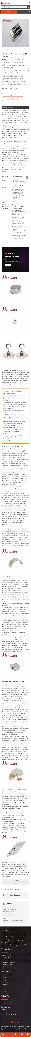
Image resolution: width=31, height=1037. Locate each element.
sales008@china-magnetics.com (12, 920)
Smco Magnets (7, 967)
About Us (5, 987)
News (4, 989)
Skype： (5, 916)
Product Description (8, 107)
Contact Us (6, 991)
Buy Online (6, 984)
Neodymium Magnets (9, 964)
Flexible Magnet (7, 960)
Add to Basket (12, 99)
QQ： (4, 913)
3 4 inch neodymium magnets (11, 889)
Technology (6, 982)
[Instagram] (10, 1003)
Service (5, 980)
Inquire (11, 95)
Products (5, 977)
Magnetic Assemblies (9, 962)
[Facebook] (2, 1003)
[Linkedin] (5, 1003)
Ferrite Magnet (7, 957)
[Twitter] (7, 1003)
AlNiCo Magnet (7, 955)
